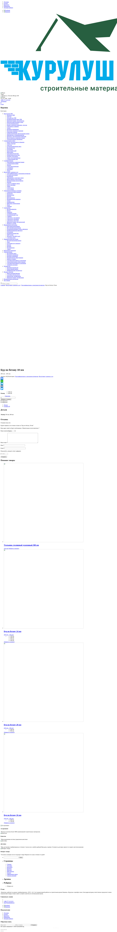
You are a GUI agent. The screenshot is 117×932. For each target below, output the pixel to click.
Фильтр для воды (8, 272)
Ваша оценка (4, 431)
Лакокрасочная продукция (11, 239)
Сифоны (9, 216)
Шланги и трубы (11, 223)
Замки (8, 186)
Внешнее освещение (12, 254)
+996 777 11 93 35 (5, 100)
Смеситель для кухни (13, 220)
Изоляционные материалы (11, 279)
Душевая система (11, 213)
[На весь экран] (4, 929)
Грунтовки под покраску (13, 243)
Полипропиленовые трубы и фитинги (17, 229)
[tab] (60, 405)
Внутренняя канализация (14, 227)
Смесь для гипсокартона (13, 158)
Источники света (11, 253)
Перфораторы (10, 202)
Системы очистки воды (13, 274)
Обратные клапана (12, 132)
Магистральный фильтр (13, 273)
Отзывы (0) (7, 406)
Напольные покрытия (10, 250)
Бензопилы (10, 176)
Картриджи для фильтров (14, 276)
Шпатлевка (10, 152)
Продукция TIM (8, 113)
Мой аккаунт (10, 871)
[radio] (10, 392)
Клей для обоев (11, 185)
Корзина (9, 868)
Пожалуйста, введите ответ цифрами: (11, 451)
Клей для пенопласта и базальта (15, 142)
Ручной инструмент (12, 175)
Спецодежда (10, 187)
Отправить (33, 925)
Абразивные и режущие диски (15, 178)
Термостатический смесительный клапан (18, 133)
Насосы (9, 196)
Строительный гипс (12, 159)
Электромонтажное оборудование (16, 262)
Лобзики (9, 206)
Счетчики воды (11, 237)
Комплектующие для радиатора (15, 120)
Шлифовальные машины (14, 199)
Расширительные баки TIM (14, 119)
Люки (8, 170)
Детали (6, 405)
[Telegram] (58, 383)
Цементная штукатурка (13, 155)
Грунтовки (10, 149)
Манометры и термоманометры (15, 135)
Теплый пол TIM (11, 118)
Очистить (7, 396)
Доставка (6, 2)
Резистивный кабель (12, 269)
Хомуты (9, 116)
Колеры (9, 246)
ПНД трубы (10, 235)
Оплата (6, 3)
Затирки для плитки (12, 156)
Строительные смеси (9, 140)
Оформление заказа (12, 874)
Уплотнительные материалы (14, 139)
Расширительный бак (13, 233)
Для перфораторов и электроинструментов (18, 173)
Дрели (8, 200)
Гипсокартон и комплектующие (15, 162)
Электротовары (8, 252)
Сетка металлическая (12, 166)
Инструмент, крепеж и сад (11, 172)
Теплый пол (7, 266)
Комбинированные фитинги (14, 230)
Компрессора (10, 195)
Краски (9, 245)
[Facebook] (58, 378)
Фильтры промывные (13, 129)
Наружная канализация (13, 226)
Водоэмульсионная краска (14, 240)
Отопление (10, 232)
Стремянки (10, 168)
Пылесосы (10, 193)
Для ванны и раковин (13, 126)
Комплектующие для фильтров (15, 277)
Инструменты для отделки (14, 179)
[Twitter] (58, 388)
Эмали (9, 249)
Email (3, 448)
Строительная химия (12, 163)
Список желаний (11, 875)
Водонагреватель (11, 209)
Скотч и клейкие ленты (13, 183)
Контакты (6, 4)
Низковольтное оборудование (15, 257)
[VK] (58, 386)
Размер (3, 393)
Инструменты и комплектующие (16, 138)
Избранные (7, 6)
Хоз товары (7, 280)
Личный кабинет (8, 7)
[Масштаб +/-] (6, 929)
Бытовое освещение (12, 256)
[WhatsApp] (58, 381)
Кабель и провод (11, 259)
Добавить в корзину (6, 399)
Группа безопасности (13, 123)
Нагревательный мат (12, 267)
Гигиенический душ (12, 215)
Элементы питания (12, 264)
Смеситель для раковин (13, 217)
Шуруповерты (11, 197)
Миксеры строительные (13, 203)
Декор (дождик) (11, 143)
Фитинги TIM (11, 115)
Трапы (9, 128)
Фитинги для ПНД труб (13, 236)
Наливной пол (11, 148)
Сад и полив (10, 189)
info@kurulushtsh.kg (9, 902)
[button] (4, 401)
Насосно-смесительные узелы (15, 122)
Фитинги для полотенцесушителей (16, 136)
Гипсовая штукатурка (13, 153)
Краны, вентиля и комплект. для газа (17, 125)
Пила (8, 205)
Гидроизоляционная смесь (14, 146)
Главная (3, 285)
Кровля (9, 165)
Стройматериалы (8, 160)
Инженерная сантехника (10, 225)
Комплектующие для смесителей (16, 222)
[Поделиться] (3, 929)
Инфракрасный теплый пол (14, 270)
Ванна (8, 210)
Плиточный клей (11, 150)
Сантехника (7, 207)
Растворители (10, 247)
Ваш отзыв (4, 442)
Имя (2, 445)
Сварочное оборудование (14, 192)
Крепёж (9, 182)
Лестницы (10, 169)
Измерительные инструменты (15, 180)
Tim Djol (62, 927)
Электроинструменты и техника (12, 190)
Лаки (8, 242)
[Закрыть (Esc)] (1, 929)
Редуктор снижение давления (15, 130)
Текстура (9, 145)
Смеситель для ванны (13, 219)
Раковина (9, 212)
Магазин (9, 870)
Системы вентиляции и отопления (16, 260)
